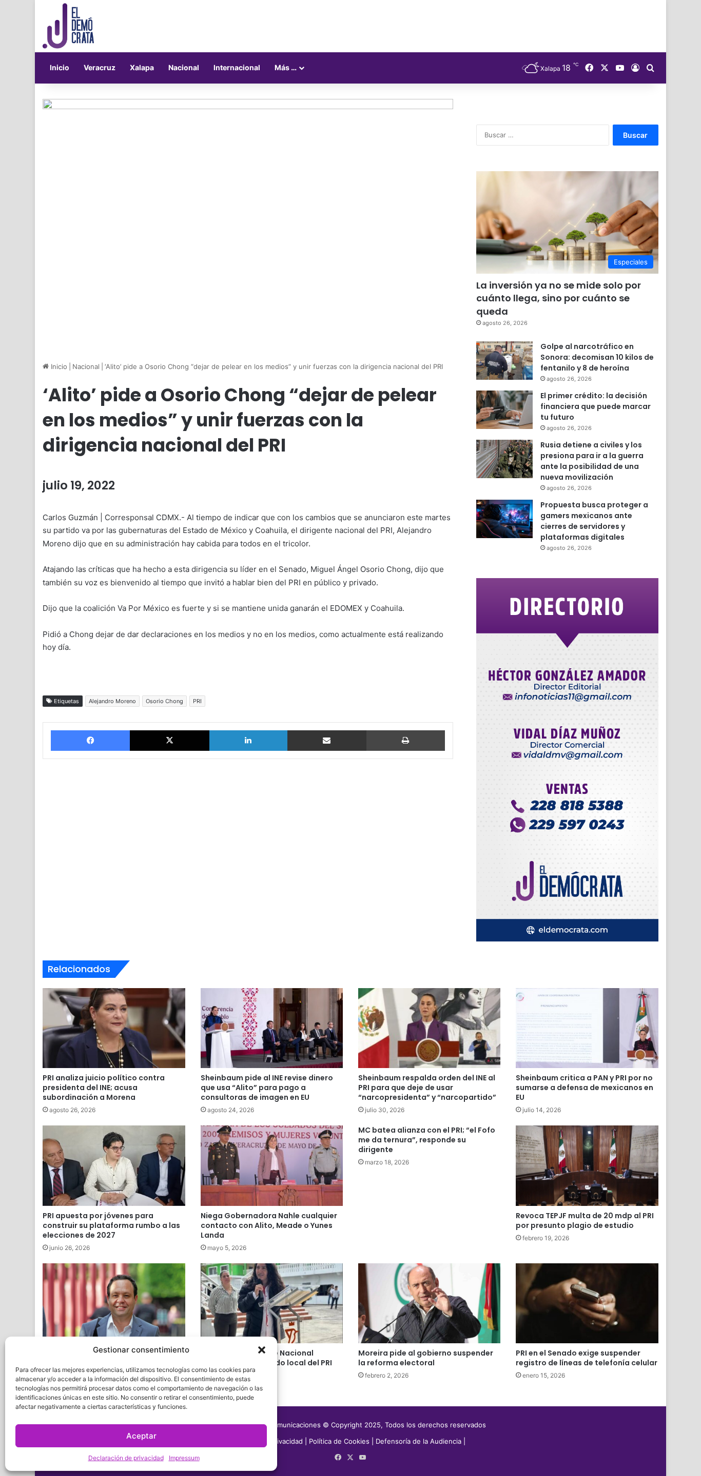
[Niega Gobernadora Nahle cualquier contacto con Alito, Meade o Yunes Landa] (272, 1165)
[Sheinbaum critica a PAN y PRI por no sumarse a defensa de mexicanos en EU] (587, 1028)
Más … (286, 67)
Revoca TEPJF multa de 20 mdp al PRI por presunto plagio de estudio (585, 1221)
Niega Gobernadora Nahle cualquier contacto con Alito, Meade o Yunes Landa (269, 1225)
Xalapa (142, 67)
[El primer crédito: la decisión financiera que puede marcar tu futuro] (504, 410)
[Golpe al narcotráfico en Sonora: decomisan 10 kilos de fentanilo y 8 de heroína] (504, 360)
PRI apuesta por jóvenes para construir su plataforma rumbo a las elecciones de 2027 (111, 1225)
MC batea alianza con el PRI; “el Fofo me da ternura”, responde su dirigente (426, 1140)
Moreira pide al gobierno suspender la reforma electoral (425, 1358)
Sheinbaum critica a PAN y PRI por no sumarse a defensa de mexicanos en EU (584, 1087)
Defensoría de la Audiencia (418, 1441)
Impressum (184, 1458)
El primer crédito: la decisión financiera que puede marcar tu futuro (595, 406)
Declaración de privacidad (126, 1458)
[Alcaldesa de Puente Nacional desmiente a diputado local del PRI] (272, 1303)
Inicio (59, 67)
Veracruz (99, 67)
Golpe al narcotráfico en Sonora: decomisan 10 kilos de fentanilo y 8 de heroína (597, 357)
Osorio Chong (164, 701)
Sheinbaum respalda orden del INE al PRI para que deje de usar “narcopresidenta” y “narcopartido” (427, 1087)
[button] (262, 1350)
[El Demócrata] (68, 26)
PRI (197, 701)
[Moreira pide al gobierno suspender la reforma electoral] (429, 1303)
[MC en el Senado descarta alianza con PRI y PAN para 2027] (114, 1303)
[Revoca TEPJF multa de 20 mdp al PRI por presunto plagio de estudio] (587, 1165)
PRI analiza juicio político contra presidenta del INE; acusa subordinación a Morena (104, 1087)
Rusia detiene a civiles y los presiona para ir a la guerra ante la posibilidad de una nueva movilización (592, 461)
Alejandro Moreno (112, 701)
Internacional (236, 67)
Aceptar (141, 1436)
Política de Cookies (339, 1441)
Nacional (183, 67)
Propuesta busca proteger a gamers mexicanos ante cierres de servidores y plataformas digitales (594, 521)
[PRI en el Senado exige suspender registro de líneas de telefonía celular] (587, 1303)
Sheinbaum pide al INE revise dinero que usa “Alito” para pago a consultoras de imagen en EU (267, 1087)
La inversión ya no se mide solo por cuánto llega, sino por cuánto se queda (558, 298)
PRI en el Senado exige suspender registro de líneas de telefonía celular (586, 1358)
